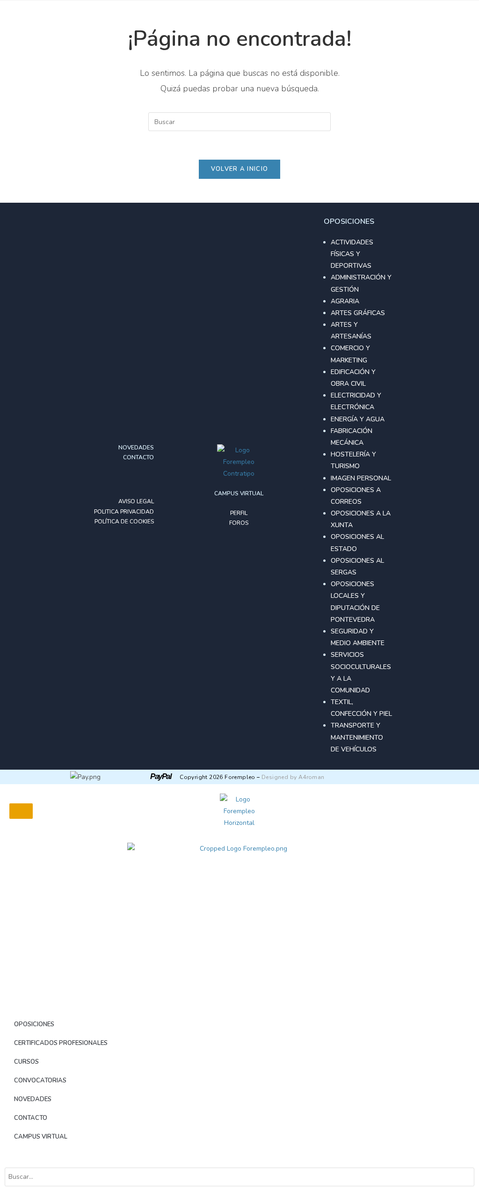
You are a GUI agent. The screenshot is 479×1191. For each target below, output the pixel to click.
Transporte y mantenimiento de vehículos (357, 737)
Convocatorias (40, 1080)
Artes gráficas (358, 313)
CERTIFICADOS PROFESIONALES (61, 1043)
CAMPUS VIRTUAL (40, 1136)
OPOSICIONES (34, 1024)
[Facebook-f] (116, 479)
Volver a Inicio (240, 169)
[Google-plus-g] (131, 479)
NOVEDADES (32, 1099)
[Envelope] (146, 479)
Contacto (30, 1118)
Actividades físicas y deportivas (352, 254)
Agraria (345, 301)
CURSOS (26, 1062)
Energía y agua (358, 419)
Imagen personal (361, 478)
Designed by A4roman (293, 777)
